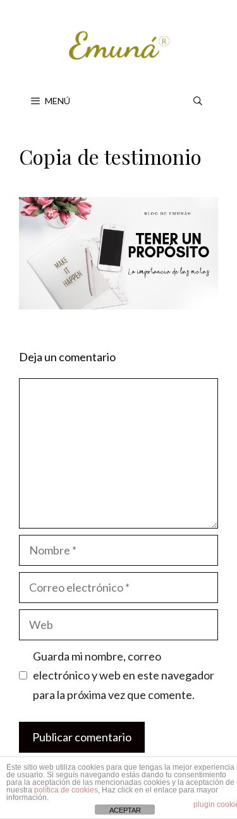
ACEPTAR (125, 810)
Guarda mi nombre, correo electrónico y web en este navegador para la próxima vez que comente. (123, 675)
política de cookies (66, 790)
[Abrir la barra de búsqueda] (198, 101)
